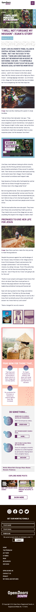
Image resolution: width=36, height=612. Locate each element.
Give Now (23, 457)
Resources (7, 561)
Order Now (23, 424)
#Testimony (12, 470)
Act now (6, 553)
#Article (5, 467)
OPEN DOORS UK (8, 570)
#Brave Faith (11, 467)
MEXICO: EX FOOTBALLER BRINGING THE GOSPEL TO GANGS (26, 489)
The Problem (7, 550)
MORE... (23, 436)
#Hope (23, 467)
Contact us (7, 573)
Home (5, 547)
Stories (6, 555)
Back (4, 12)
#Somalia (5, 470)
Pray (4, 558)
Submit (19, 540)
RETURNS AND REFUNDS (11, 579)
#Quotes (28, 467)
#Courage (18, 467)
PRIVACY (5, 576)
